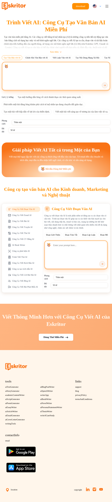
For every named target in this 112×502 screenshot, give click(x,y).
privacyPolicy (81, 395)
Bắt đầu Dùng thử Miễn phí (58, 169)
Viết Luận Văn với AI (62, 58)
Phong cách (4, 122)
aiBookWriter (45, 399)
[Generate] (105, 85)
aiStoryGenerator (12, 391)
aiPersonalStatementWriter (51, 407)
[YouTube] (101, 489)
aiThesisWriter (46, 411)
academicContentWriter (14, 395)
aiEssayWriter (11, 407)
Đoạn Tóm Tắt (71, 235)
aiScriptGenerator (12, 399)
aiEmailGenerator (12, 415)
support (78, 387)
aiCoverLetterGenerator (15, 420)
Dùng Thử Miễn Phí (53, 337)
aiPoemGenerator (12, 403)
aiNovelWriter (46, 403)
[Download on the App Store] (21, 466)
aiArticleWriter (11, 411)
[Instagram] (94, 489)
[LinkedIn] (87, 489)
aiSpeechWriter (46, 391)
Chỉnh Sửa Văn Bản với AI (36, 58)
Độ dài (3, 130)
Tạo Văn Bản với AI (12, 58)
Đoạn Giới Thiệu (53, 235)
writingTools (10, 424)
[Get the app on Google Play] (21, 450)
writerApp (44, 395)
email (7, 441)
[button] (96, 6)
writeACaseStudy (47, 415)
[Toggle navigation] (107, 6)
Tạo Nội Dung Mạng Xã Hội (87, 58)
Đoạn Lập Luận (88, 235)
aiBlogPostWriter (47, 387)
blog (77, 391)
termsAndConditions (83, 399)
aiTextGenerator (12, 387)
